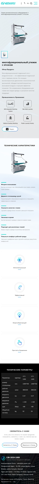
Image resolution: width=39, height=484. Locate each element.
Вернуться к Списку (29, 445)
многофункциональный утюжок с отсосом (14, 14)
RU (28, 3)
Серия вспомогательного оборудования (14, 12)
